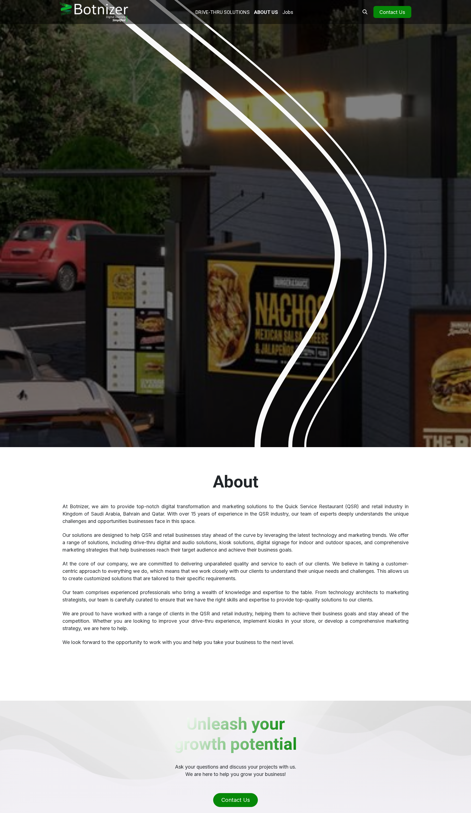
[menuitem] (222, 12)
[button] (365, 12)
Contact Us (392, 12)
